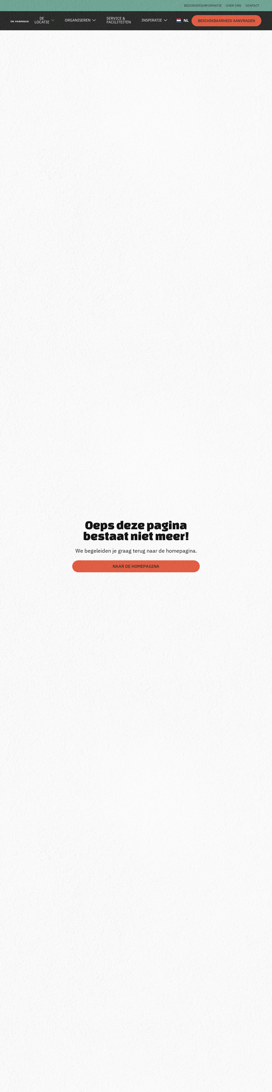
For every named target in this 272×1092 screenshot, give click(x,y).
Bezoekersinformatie (203, 5)
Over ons (233, 5)
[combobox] (180, 20)
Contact (252, 5)
